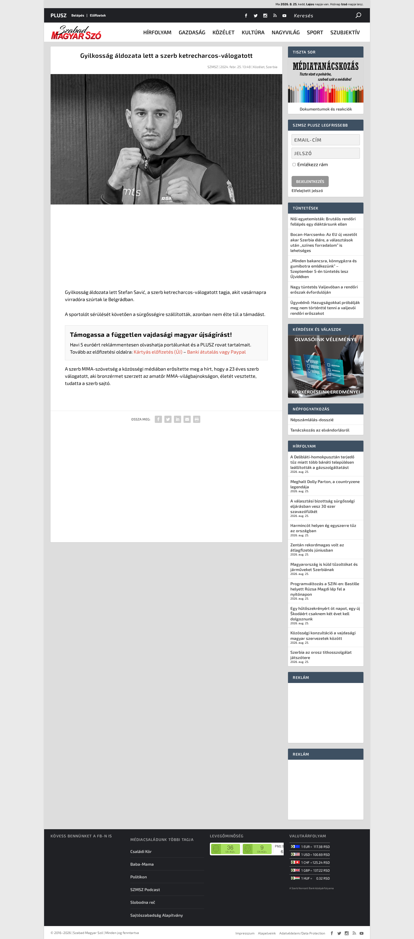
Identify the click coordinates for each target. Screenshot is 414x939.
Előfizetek (98, 15)
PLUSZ (59, 15)
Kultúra (253, 32)
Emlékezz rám (312, 164)
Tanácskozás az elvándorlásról (319, 429)
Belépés (77, 15)
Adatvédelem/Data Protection (302, 933)
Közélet (224, 32)
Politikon (138, 876)
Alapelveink (267, 933)
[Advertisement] (166, 247)
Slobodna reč (142, 902)
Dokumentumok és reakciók (326, 108)
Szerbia (271, 67)
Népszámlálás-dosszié (312, 419)
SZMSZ (212, 67)
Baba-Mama (142, 864)
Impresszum (245, 933)
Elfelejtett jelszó (307, 190)
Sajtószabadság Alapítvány (156, 915)
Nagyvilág (286, 32)
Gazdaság (192, 32)
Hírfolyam (157, 32)
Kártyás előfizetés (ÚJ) (158, 352)
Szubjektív (345, 32)
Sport (315, 32)
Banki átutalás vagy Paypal (216, 352)
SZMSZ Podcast (145, 889)
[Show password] (352, 153)
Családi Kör (141, 851)
